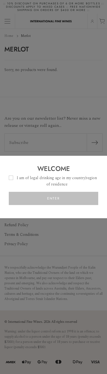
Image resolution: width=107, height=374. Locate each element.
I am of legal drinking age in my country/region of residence (57, 181)
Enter (53, 198)
